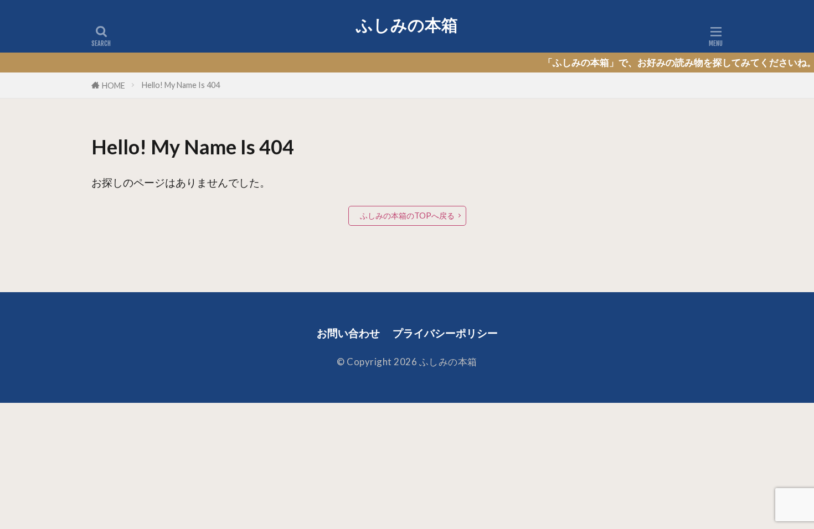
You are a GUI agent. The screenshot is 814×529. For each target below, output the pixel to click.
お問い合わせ (348, 332)
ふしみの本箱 (407, 25)
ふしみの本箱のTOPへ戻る (407, 215)
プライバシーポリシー (445, 332)
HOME (113, 85)
